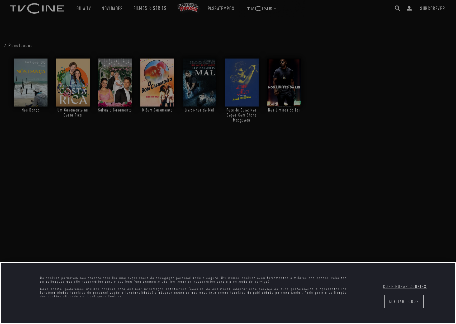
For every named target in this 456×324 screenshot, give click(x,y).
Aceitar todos (404, 301)
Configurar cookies (405, 286)
